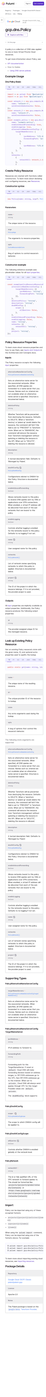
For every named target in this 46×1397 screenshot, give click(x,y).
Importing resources (26, 1261)
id (8, 620)
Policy (20, 14)
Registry (8, 10)
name (10, 540)
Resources (35, 181)
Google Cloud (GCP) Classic (31, 10)
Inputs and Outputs (32, 350)
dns (14, 14)
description (12, 450)
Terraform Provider (23, 1309)
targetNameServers (16, 991)
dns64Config (13, 468)
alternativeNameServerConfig (20, 372)
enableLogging (14, 519)
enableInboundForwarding (18, 488)
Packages (16, 10)
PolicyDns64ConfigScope (16, 1116)
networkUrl (12, 1168)
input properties (33, 272)
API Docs (8, 14)
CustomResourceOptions (16, 247)
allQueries (12, 1141)
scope (10, 1113)
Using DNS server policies (20, 71)
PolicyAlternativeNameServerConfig (21, 374)
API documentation (15, 63)
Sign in (28, 3)
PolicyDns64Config (14, 470)
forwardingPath (14, 1054)
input (7, 365)
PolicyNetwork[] (14, 557)
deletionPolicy (13, 405)
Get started (38, 3)
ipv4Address (13, 1039)
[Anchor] (33, 29)
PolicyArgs (12, 232)
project (11, 578)
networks (12, 555)
